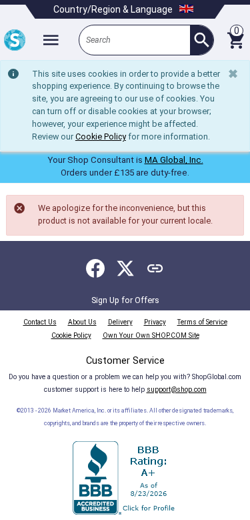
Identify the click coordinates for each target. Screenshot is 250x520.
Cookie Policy (100, 137)
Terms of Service (202, 322)
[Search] (201, 40)
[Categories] (50, 40)
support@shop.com (177, 389)
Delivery (120, 322)
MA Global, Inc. (174, 160)
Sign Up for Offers (125, 300)
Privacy (155, 322)
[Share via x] (125, 268)
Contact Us (40, 322)
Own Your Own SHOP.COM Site (151, 335)
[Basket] (235, 40)
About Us (82, 322)
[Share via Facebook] (95, 268)
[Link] (155, 268)
